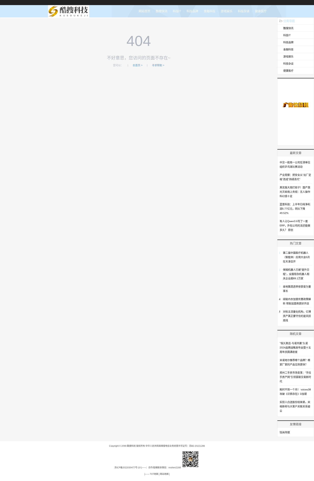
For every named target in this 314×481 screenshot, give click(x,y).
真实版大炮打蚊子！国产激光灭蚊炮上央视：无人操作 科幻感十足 (295, 192)
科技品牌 (192, 11)
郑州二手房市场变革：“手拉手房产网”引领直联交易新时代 (295, 377)
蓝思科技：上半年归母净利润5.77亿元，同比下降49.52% (295, 208)
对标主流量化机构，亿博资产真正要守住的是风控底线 (297, 316)
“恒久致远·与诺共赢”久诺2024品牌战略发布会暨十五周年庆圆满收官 (295, 347)
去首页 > (137, 65)
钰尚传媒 (285, 432)
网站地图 (164, 474)
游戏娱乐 (226, 11)
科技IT (177, 11)
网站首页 (144, 11)
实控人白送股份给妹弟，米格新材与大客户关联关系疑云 (295, 406)
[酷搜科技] (68, 16)
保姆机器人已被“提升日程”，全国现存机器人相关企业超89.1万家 (296, 274)
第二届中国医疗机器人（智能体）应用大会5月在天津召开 (296, 257)
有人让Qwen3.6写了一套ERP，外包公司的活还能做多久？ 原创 (295, 225)
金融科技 (209, 11)
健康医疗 (261, 11)
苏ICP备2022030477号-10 (127, 467)
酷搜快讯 (161, 11)
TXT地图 (154, 474)
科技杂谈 (243, 11)
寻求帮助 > (158, 65)
